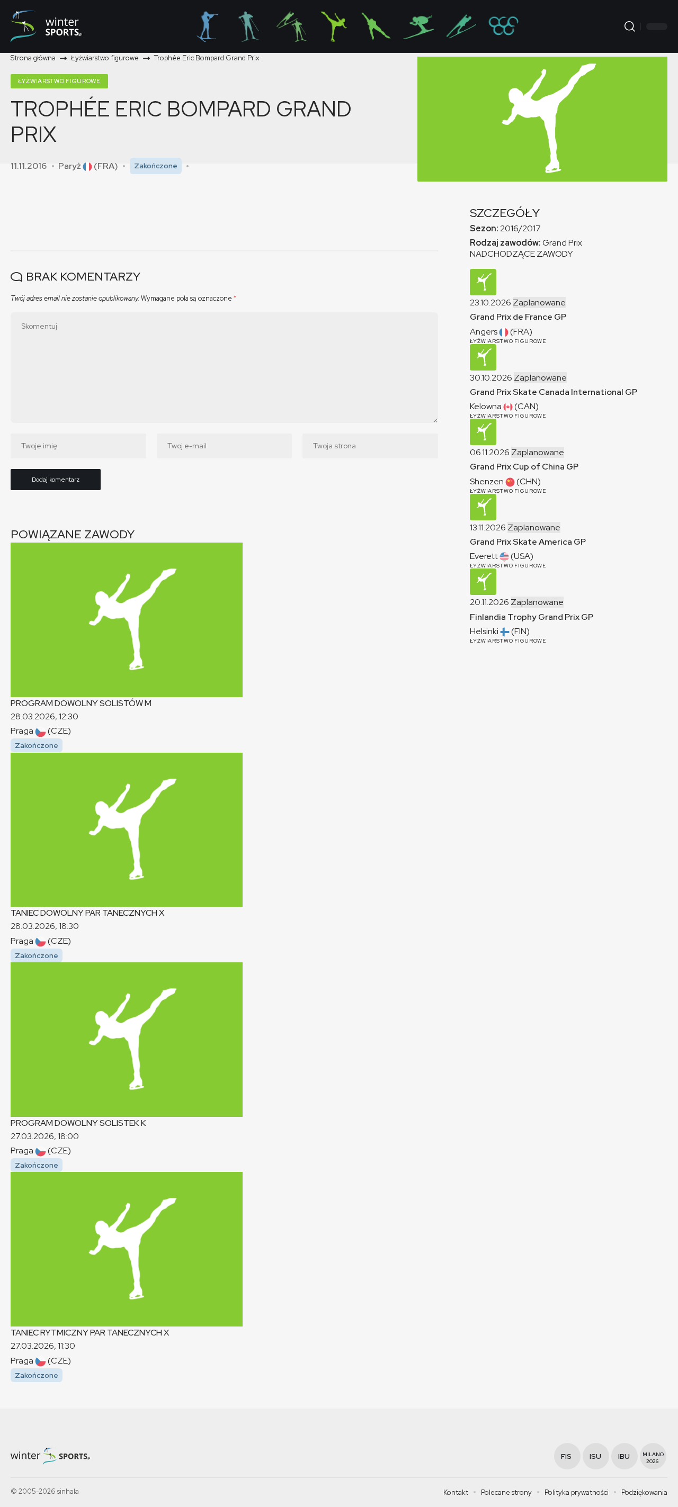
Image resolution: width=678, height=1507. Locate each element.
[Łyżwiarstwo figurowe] (334, 26)
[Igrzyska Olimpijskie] (503, 26)
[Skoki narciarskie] (461, 26)
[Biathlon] (206, 26)
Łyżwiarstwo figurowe (59, 81)
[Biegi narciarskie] (249, 26)
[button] (630, 26)
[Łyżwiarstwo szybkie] (376, 26)
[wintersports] (46, 26)
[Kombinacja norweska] (291, 26)
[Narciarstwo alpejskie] (418, 26)
